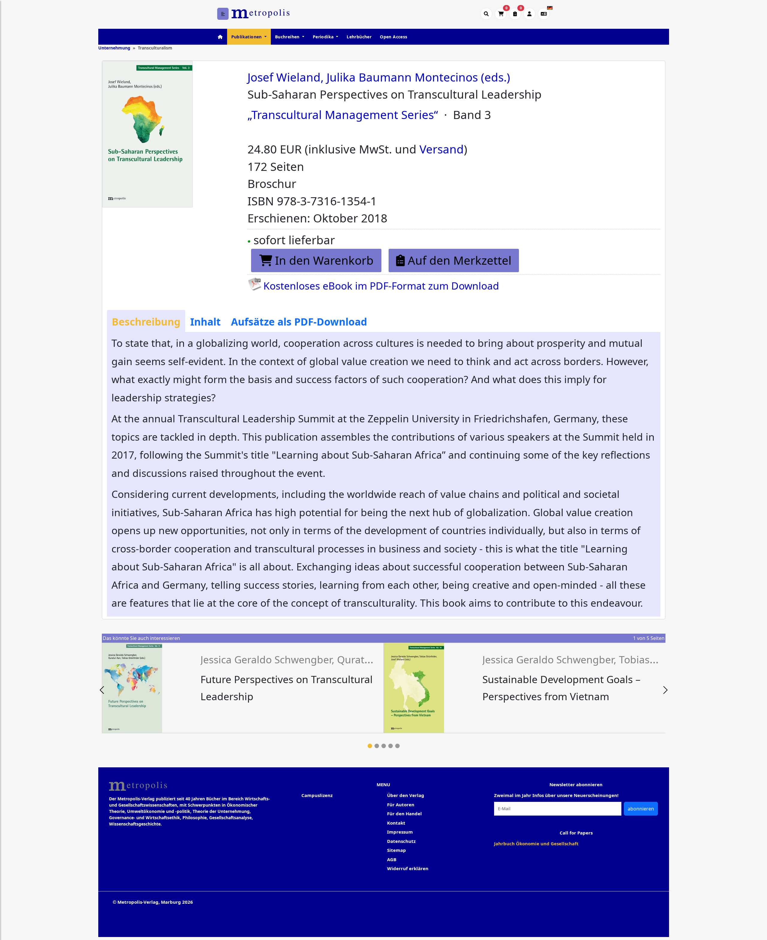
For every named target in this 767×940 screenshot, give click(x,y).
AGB (391, 859)
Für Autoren (400, 805)
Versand (441, 149)
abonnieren (641, 808)
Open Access (393, 37)
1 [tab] (370, 746)
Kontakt (396, 823)
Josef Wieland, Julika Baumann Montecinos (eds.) (378, 77)
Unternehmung (114, 48)
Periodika (324, 37)
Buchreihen (288, 37)
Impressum (400, 832)
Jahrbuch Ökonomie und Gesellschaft (536, 843)
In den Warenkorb (323, 260)
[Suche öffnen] (486, 14)
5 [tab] (397, 746)
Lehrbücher (359, 37)
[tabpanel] (243, 688)
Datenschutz (401, 841)
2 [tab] (377, 746)
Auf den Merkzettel (458, 260)
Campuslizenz (317, 795)
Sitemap (396, 850)
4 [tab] (390, 746)
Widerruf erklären (407, 868)
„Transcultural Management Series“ (342, 114)
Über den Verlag (405, 795)
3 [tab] (383, 746)
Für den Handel (404, 814)
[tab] (146, 321)
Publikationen (247, 37)
